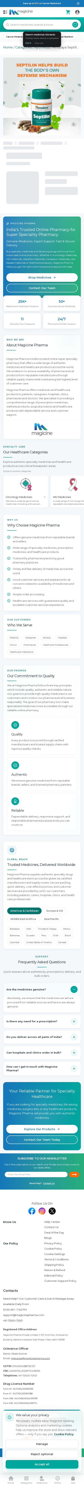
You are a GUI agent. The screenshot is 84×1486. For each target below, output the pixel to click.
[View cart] (67, 12)
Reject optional (42, 1454)
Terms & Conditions (56, 1259)
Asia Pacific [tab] (51, 919)
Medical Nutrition (64, 36)
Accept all (42, 1464)
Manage (42, 1444)
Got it (28, 43)
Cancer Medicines (15, 36)
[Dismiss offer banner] (78, 3)
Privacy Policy (53, 1243)
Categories (23, 47)
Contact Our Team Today (42, 1139)
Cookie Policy (53, 1248)
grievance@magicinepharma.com (30, 1358)
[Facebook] (31, 1211)
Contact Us (49, 1183)
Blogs (48, 1237)
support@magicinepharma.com (23, 1315)
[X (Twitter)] (52, 1211)
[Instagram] (42, 1211)
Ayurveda (42, 47)
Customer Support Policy (60, 1280)
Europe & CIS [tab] (54, 910)
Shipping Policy (54, 1264)
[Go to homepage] (21, 12)
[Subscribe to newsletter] (74, 1174)
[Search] (75, 24)
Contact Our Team (42, 288)
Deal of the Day (54, 1232)
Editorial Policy (53, 1275)
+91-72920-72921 (13, 1320)
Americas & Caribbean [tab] (24, 910)
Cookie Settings (54, 1254)
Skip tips (39, 43)
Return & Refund (54, 1270)
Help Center (52, 1221)
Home (8, 47)
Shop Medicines (39, 277)
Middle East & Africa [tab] (23, 919)
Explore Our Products (39, 1129)
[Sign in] (77, 12)
